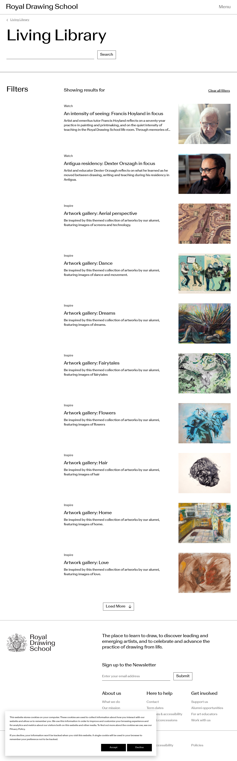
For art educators (204, 714)
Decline (139, 747)
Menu (225, 7)
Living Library (19, 20)
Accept (113, 747)
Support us (199, 702)
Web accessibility (160, 745)
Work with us (201, 720)
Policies (197, 745)
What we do (111, 702)
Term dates (155, 708)
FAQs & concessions (162, 720)
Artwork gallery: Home (88, 513)
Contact (153, 702)
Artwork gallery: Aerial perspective (100, 214)
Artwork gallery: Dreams (89, 313)
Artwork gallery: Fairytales (91, 363)
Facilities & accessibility (164, 714)
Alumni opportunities (207, 708)
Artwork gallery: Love (86, 563)
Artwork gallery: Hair (86, 463)
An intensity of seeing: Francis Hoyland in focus (113, 114)
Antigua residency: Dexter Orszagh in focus (109, 164)
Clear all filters (219, 90)
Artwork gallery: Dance (88, 264)
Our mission (111, 708)
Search (106, 55)
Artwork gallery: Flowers (90, 413)
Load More (115, 606)
